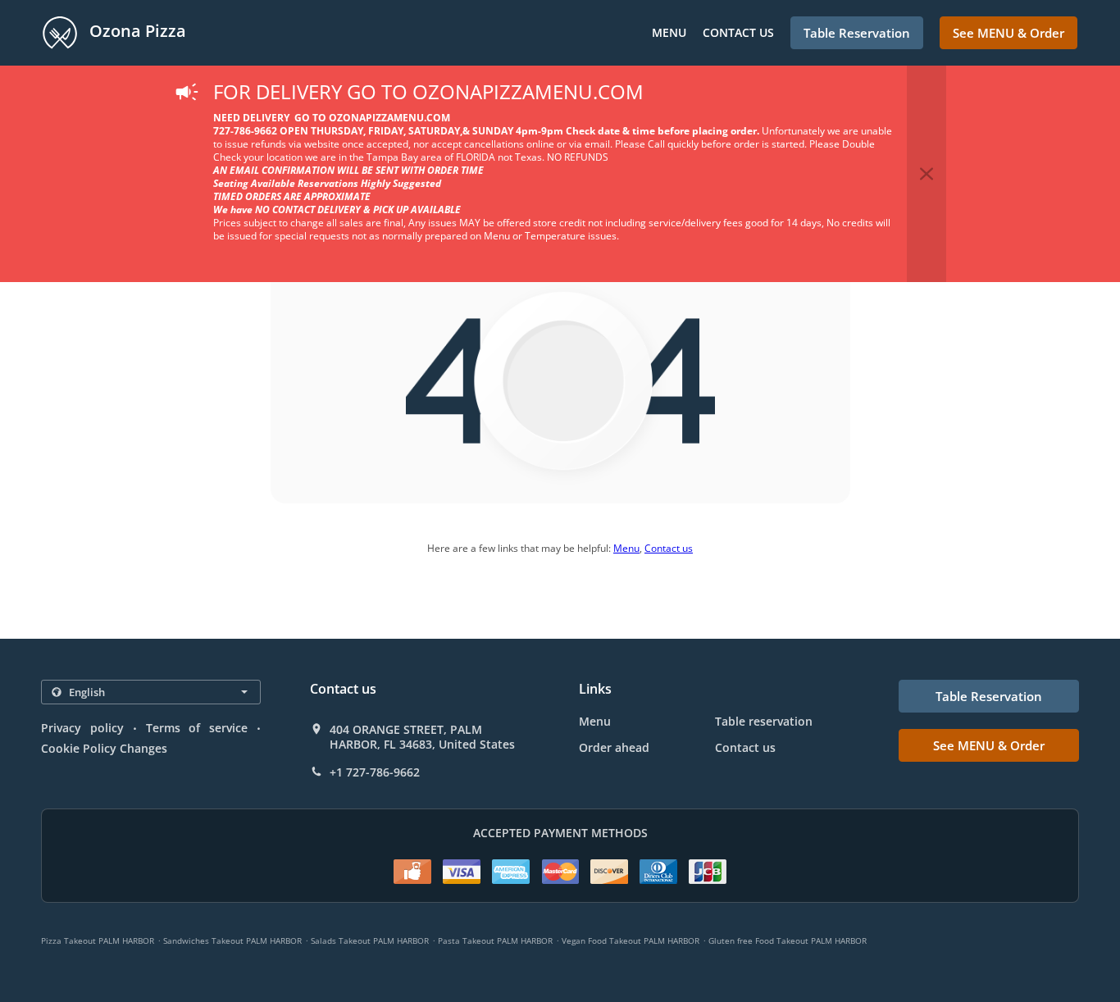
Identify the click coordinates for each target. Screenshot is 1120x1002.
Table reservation (764, 721)
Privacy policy (82, 728)
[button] (926, 174)
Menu (669, 32)
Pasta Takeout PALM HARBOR (495, 940)
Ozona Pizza (135, 31)
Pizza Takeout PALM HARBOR (97, 940)
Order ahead (614, 747)
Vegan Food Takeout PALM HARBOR (630, 940)
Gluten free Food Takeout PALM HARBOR (787, 940)
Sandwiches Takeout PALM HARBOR (232, 940)
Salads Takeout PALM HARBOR (370, 940)
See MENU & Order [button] (1008, 33)
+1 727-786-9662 (375, 772)
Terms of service (197, 728)
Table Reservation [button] (857, 33)
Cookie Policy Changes (104, 748)
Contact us (738, 32)
